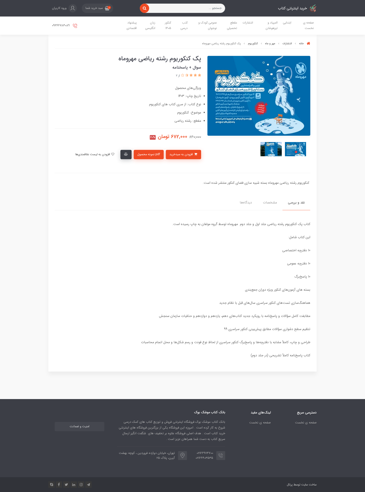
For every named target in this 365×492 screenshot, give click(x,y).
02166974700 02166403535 (204, 455)
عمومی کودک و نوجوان (207, 25)
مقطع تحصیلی (232, 25)
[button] (97, 8)
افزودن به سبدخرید (181, 154)
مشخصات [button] (270, 202)
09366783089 (61, 25)
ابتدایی (287, 22)
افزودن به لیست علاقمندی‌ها (93, 154)
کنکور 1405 (168, 25)
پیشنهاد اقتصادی (132, 25)
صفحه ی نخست (308, 25)
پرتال (290, 484)
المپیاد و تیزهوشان (272, 25)
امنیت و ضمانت (79, 426)
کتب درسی (184, 25)
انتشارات (247, 22)
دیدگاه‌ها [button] (246, 202)
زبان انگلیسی (150, 25)
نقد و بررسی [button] (296, 202)
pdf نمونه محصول (148, 154)
